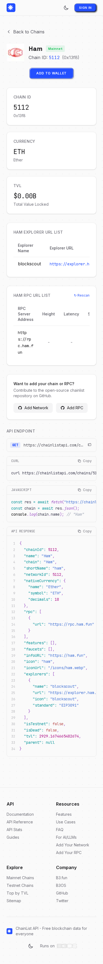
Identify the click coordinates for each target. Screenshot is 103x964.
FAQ (59, 829)
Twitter (62, 900)
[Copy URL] (89, 445)
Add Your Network (72, 845)
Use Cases (66, 822)
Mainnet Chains (20, 877)
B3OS (61, 885)
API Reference (20, 822)
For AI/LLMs (66, 837)
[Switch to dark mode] (66, 8)
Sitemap (14, 900)
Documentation (20, 814)
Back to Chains (28, 31)
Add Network (36, 407)
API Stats (14, 829)
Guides (13, 837)
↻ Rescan (82, 295)
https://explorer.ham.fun (76, 264)
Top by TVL (17, 893)
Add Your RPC (69, 852)
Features (64, 814)
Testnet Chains (20, 885)
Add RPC (75, 407)
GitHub (62, 893)
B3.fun (61, 877)
